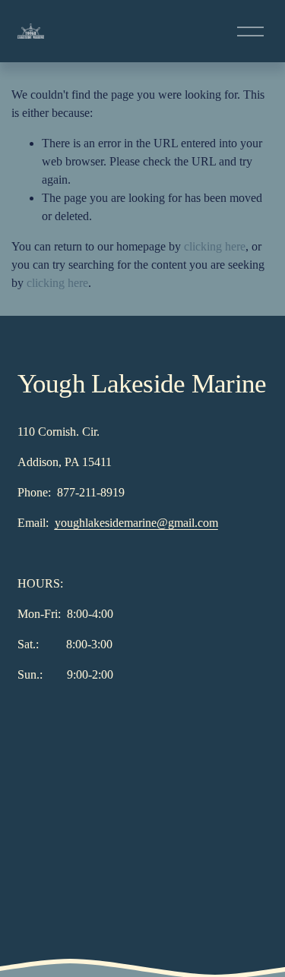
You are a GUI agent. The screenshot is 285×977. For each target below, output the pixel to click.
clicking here (214, 246)
